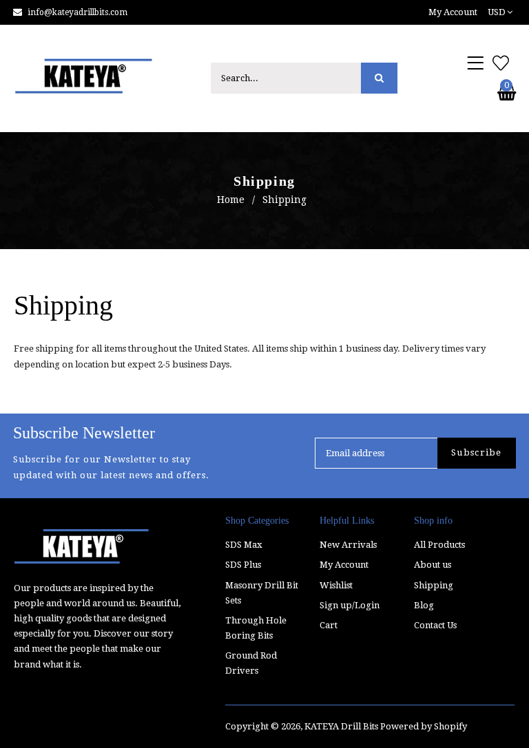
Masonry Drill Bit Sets (261, 593)
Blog (424, 605)
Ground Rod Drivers (251, 663)
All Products (439, 544)
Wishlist (336, 585)
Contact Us (435, 625)
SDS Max (243, 544)
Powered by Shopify (423, 726)
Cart (329, 625)
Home (231, 199)
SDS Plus (243, 564)
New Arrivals (348, 544)
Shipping (433, 585)
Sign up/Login (350, 605)
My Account (344, 564)
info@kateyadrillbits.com (77, 12)
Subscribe (476, 452)
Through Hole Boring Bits (256, 628)
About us (432, 564)
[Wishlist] (500, 64)
